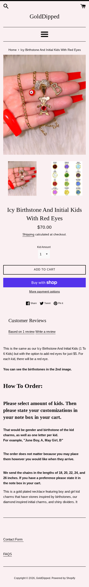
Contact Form (13, 539)
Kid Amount (44, 247)
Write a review (45, 331)
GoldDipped (44, 16)
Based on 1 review (21, 331)
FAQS (7, 554)
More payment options (44, 291)
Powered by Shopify (63, 578)
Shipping (28, 234)
